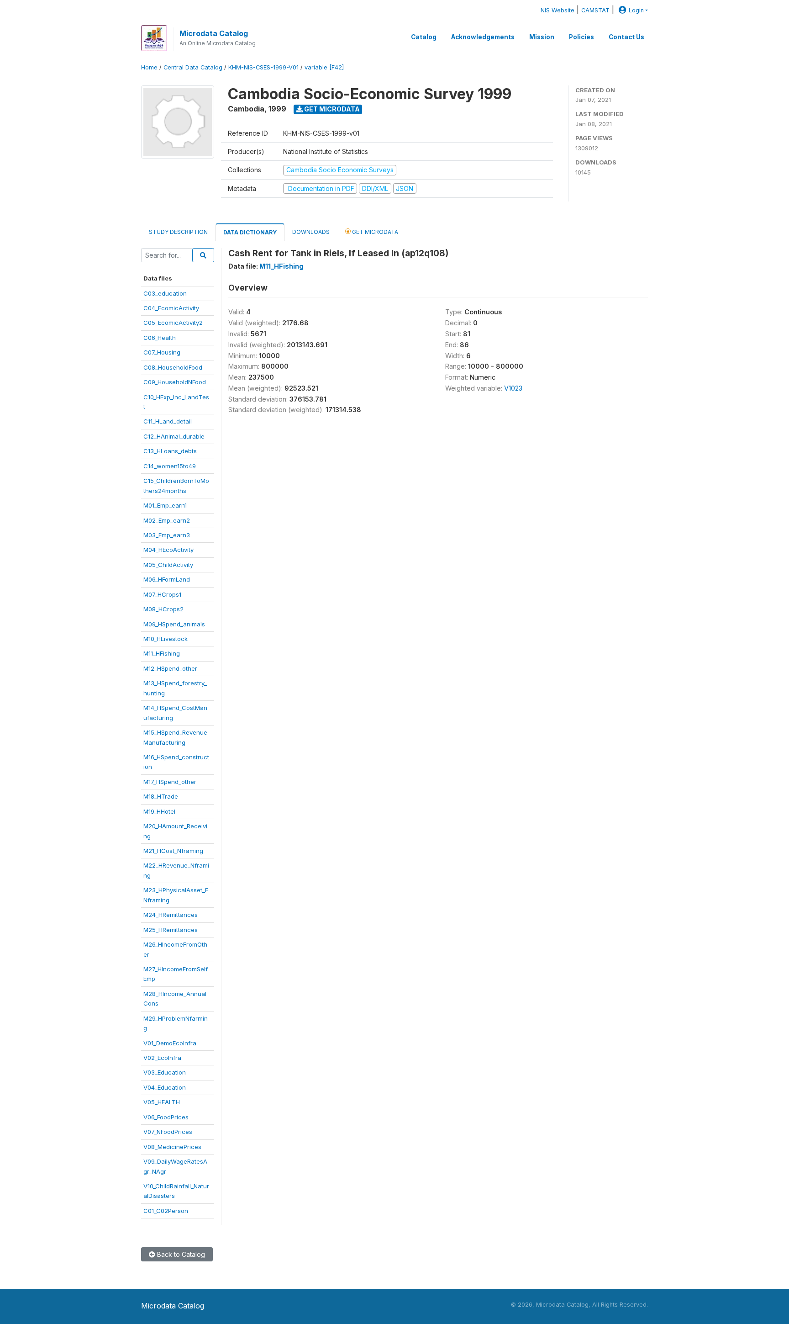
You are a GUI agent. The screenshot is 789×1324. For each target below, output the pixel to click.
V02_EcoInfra (162, 1057)
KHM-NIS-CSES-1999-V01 (263, 67)
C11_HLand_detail (167, 421)
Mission (541, 37)
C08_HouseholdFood (172, 367)
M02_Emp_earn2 (166, 520)
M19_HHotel (159, 811)
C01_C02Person (165, 1210)
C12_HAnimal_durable (174, 436)
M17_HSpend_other (169, 781)
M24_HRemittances (170, 914)
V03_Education (164, 1072)
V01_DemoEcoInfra (169, 1043)
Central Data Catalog (192, 67)
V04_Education (164, 1087)
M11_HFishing (161, 653)
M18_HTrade (160, 796)
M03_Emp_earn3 (166, 535)
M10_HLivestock (165, 638)
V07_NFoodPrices (167, 1131)
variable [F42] (324, 67)
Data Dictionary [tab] (250, 232)
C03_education (165, 293)
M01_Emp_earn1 (165, 505)
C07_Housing (161, 352)
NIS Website (557, 10)
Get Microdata (331, 109)
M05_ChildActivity (168, 564)
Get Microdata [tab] (374, 231)
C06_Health (159, 337)
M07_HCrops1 (162, 594)
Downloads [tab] (311, 231)
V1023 (513, 388)
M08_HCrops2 (163, 609)
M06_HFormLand (166, 579)
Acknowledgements (483, 37)
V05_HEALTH (161, 1102)
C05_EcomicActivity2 (173, 322)
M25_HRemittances (170, 929)
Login (636, 10)
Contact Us (626, 37)
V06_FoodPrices (166, 1117)
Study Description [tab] (178, 231)
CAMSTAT (595, 10)
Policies (581, 37)
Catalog (424, 37)
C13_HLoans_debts (170, 451)
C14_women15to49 (169, 466)
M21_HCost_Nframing (173, 850)
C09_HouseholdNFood (174, 382)
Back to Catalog (180, 1254)
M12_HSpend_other (170, 668)
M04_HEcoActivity (168, 549)
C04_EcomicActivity (171, 308)
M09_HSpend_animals (174, 624)
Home (149, 67)
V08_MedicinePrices (172, 1146)
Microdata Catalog (213, 33)
